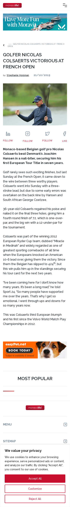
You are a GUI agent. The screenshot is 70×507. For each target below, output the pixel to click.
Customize (35, 488)
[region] (35, 475)
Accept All (35, 478)
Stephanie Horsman (18, 75)
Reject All (35, 498)
